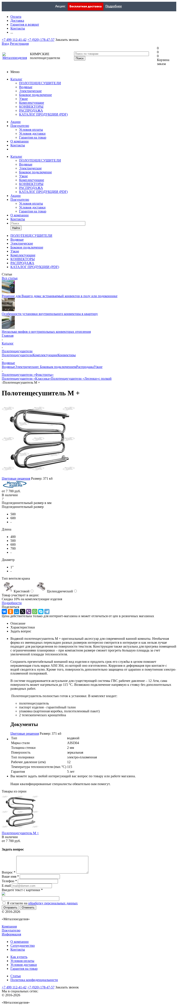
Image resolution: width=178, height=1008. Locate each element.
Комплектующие (31, 102)
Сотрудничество (22, 945)
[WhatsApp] (34, 611)
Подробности (12, 603)
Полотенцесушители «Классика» (26, 378)
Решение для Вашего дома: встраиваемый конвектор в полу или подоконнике (59, 296)
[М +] (39, 474)
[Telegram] (46, 611)
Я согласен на (42, 903)
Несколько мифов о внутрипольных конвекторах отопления (46, 331)
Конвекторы (67, 355)
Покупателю (19, 126)
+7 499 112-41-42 (14, 39)
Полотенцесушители (17, 355)
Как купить (18, 957)
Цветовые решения (16, 478)
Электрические (30, 91)
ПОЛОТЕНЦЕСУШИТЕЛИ (40, 83)
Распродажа (85, 367)
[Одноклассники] (10, 611)
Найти (16, 228)
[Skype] (40, 611)
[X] (22, 611)
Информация (11, 934)
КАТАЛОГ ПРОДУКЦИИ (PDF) (43, 114)
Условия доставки (32, 133)
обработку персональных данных (53, 903)
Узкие (23, 99)
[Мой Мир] (16, 611)
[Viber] (28, 611)
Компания (9, 926)
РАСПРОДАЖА (31, 110)
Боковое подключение (35, 95)
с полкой (105, 378)
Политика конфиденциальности (34, 980)
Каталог (16, 79)
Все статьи (10, 278)
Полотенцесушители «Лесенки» (75, 378)
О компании (19, 141)
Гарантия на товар (32, 137)
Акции (15, 122)
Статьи (15, 976)
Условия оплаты (31, 129)
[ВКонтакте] (4, 611)
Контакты (17, 145)
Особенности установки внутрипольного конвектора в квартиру (50, 314)
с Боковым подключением (57, 367)
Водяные (25, 87)
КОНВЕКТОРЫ (31, 106)
